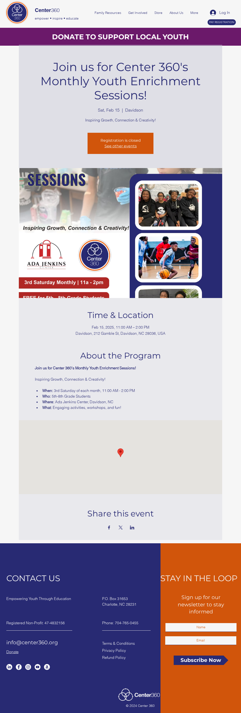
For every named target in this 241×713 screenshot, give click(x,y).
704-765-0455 (126, 622)
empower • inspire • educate (57, 18)
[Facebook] (19, 667)
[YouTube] (37, 667)
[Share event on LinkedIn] (132, 527)
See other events (120, 146)
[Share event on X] (120, 527)
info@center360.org (32, 642)
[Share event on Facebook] (109, 527)
